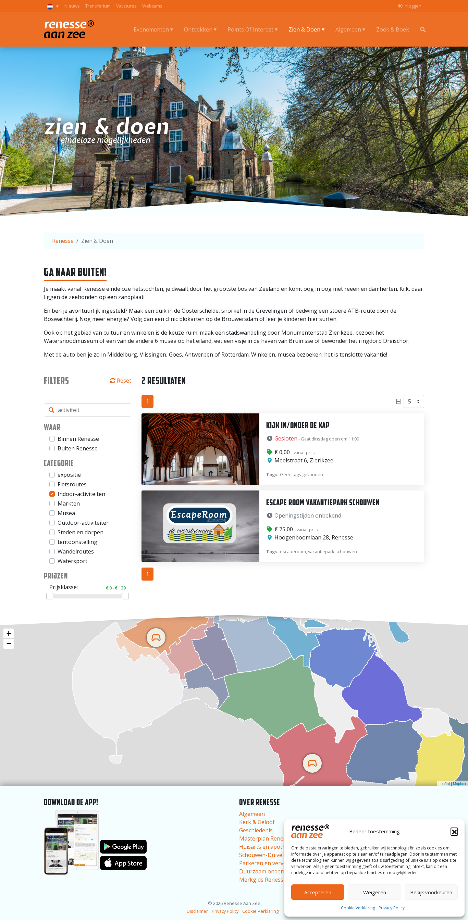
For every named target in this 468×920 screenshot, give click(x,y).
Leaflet (444, 783)
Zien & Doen (304, 29)
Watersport (72, 561)
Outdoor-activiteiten (84, 522)
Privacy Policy (392, 908)
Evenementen (151, 29)
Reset (124, 380)
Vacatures (126, 6)
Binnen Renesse (78, 439)
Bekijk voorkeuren (431, 892)
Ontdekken (198, 29)
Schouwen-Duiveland (266, 855)
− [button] (9, 643)
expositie (69, 474)
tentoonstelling (77, 542)
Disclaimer (197, 911)
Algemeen (348, 29)
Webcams (152, 6)
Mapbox (459, 783)
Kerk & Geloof (257, 822)
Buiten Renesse (78, 448)
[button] (454, 831)
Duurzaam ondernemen (270, 871)
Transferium (98, 6)
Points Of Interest (250, 29)
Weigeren (374, 892)
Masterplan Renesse (265, 838)
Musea (66, 513)
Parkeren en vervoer (265, 863)
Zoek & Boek (392, 29)
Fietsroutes (72, 484)
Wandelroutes (76, 551)
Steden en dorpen (80, 532)
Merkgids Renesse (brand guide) (280, 879)
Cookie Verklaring (358, 908)
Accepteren (317, 892)
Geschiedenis (256, 830)
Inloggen (412, 6)
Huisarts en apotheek (267, 846)
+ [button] (9, 633)
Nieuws (72, 6)
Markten (69, 503)
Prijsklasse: (87, 587)
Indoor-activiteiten (81, 494)
